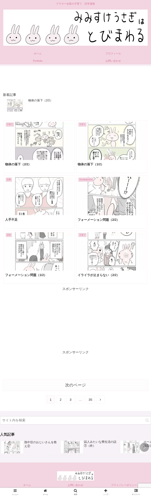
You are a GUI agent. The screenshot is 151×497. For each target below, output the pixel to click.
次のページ (75, 385)
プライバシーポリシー (124, 485)
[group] (29, 447)
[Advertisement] (75, 77)
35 (90, 399)
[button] (147, 420)
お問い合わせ (75, 485)
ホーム (27, 485)
